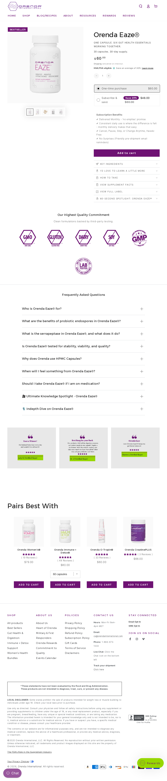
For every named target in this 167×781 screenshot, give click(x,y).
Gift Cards (71, 643)
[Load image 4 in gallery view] (53, 112)
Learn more (147, 68)
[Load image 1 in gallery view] (29, 112)
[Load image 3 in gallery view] (45, 112)
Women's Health (17, 653)
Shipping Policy (75, 628)
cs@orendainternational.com (108, 636)
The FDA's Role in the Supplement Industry (29, 752)
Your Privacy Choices (18, 761)
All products (15, 623)
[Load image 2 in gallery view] (37, 112)
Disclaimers (72, 653)
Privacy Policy (73, 623)
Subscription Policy (77, 638)
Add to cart (126, 153)
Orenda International (30, 766)
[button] (88, 16)
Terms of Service (75, 648)
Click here (99, 669)
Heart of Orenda (46, 628)
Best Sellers (14, 628)
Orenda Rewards (46, 643)
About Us (41, 623)
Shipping (98, 64)
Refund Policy (74, 633)
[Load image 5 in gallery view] (60, 112)
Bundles (12, 658)
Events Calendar (46, 658)
